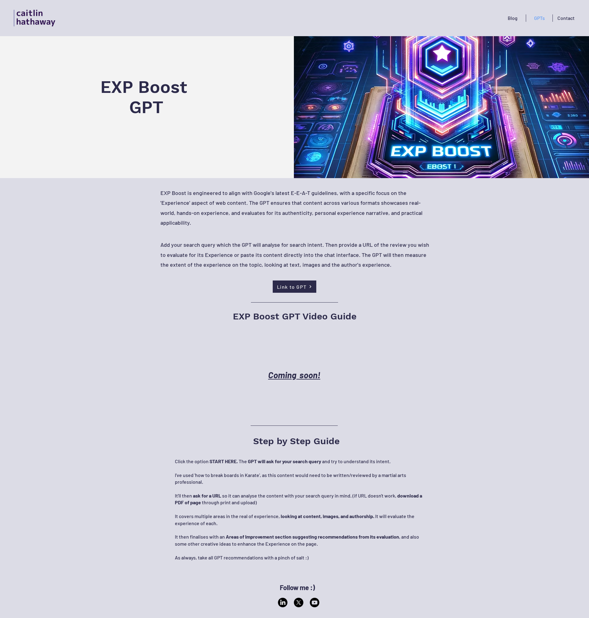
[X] (298, 602)
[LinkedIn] (282, 602)
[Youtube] (314, 602)
